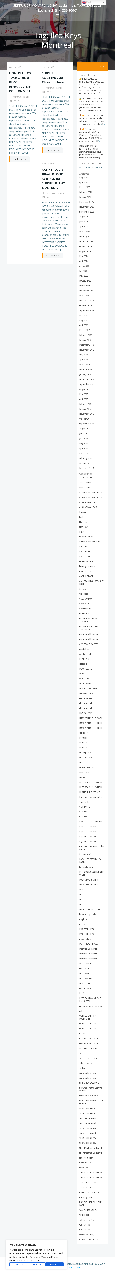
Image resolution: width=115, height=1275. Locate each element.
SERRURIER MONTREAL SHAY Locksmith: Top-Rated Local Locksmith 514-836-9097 (57, 8)
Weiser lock (84, 1224)
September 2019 (86, 310)
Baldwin (82, 512)
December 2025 (86, 202)
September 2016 (86, 423)
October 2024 (85, 246)
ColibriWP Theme (71, 1267)
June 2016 (83, 438)
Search (102, 66)
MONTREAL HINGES (88, 943)
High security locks (87, 826)
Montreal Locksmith (88, 948)
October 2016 (85, 418)
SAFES (82, 1053)
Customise (19, 1264)
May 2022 (83, 275)
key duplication (86, 867)
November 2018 (86, 349)
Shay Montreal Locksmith (90, 1148)
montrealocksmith (21, 96)
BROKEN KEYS (86, 551)
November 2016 (86, 414)
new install (84, 968)
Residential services (88, 1048)
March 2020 (84, 295)
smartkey (83, 1167)
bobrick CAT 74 (86, 536)
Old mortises (85, 988)
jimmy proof (84, 854)
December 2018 (86, 345)
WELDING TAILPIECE (88, 1239)
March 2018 (84, 364)
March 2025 (84, 231)
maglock (83, 919)
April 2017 (83, 399)
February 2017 (85, 404)
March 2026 (84, 187)
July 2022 (83, 271)
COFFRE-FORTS (86, 613)
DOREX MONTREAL (88, 688)
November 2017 (86, 379)
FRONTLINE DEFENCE (89, 792)
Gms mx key (84, 802)
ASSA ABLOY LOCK (88, 502)
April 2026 (83, 182)
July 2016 (83, 433)
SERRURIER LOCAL (87, 1108)
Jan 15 (48, 197)
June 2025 (83, 221)
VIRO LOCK (84, 1215)
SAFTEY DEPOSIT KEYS (89, 1058)
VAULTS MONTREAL (88, 1210)
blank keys (84, 522)
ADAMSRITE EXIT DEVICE (90, 492)
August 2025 (85, 216)
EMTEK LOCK (85, 713)
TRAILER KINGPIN (87, 1182)
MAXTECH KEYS (86, 929)
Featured (83, 737)
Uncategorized (85, 1197)
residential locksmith (88, 1038)
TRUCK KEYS (85, 1187)
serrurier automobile (88, 1095)
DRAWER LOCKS (86, 693)
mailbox (82, 924)
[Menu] (57, 15)
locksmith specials (87, 914)
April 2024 (83, 261)
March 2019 (84, 330)
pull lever (83, 1011)
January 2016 (85, 463)
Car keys (83, 589)
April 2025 (83, 226)
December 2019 (86, 300)
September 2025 (86, 211)
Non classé (84, 973)
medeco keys (85, 939)
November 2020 (86, 290)
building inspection (87, 566)
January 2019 (85, 340)
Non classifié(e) (16, 67)
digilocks (83, 663)
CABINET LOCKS (87, 576)
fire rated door (85, 757)
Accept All (54, 1264)
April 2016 (83, 448)
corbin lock (84, 649)
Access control (86, 482)
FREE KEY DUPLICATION (90, 782)
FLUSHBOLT (85, 772)
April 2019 (83, 325)
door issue (84, 678)
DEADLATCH (85, 659)
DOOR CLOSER (86, 668)
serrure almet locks (88, 1073)
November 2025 (86, 206)
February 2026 (85, 192)
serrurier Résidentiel (88, 1133)
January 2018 (85, 374)
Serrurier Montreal (87, 1118)
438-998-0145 (85, 477)
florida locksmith (86, 767)
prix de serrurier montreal (90, 1006)
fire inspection (85, 752)
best (81, 517)
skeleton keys (85, 1162)
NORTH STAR (85, 983)
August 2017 (85, 389)
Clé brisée (83, 594)
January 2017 (85, 409)
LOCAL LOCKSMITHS (89, 879)
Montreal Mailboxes (88, 958)
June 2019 (83, 315)
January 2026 (85, 197)
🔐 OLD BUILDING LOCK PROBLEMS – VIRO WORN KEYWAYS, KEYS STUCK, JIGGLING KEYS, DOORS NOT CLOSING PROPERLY (91, 104)
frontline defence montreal (91, 797)
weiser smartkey (86, 1234)
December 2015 (86, 468)
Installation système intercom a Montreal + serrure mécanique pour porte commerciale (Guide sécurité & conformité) (91, 151)
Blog (81, 531)
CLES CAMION (85, 598)
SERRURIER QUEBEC (88, 1128)
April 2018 (83, 359)
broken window (86, 561)
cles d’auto (84, 603)
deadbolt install (86, 654)
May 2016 (83, 443)
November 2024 (86, 241)
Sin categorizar (86, 1157)
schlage (82, 1068)
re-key (82, 1033)
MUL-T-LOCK (85, 963)
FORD (82, 777)
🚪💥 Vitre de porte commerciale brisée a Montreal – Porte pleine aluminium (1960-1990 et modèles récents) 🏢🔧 (90, 135)
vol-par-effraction (87, 1220)
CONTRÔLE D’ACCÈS (88, 644)
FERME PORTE (86, 742)
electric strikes (85, 698)
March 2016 (84, 453)
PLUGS (82, 993)
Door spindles (85, 683)
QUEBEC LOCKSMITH (89, 1023)
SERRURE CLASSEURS (89, 1082)
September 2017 (86, 384)
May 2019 (83, 320)
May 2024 (83, 256)
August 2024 (85, 251)
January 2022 (85, 280)
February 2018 (85, 369)
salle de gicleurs (86, 1063)
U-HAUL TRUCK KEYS (89, 1192)
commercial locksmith (89, 634)
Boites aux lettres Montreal (91, 541)
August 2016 (85, 428)
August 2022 (85, 266)
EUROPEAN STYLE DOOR (91, 718)
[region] (36, 1254)
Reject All (37, 1264)
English (90, 2)
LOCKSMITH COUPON (89, 909)
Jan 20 (15, 100)
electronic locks (86, 703)
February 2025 (85, 236)
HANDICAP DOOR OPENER (91, 821)
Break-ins (83, 546)
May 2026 (83, 177)
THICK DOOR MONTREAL (91, 1172)
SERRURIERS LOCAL (88, 1138)
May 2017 (83, 394)
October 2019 (85, 305)
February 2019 (85, 335)
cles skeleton (85, 608)
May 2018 (83, 354)
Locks (82, 889)
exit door (83, 733)
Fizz (81, 762)
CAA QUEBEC (85, 571)
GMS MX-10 (84, 806)
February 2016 (85, 458)
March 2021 (84, 285)
